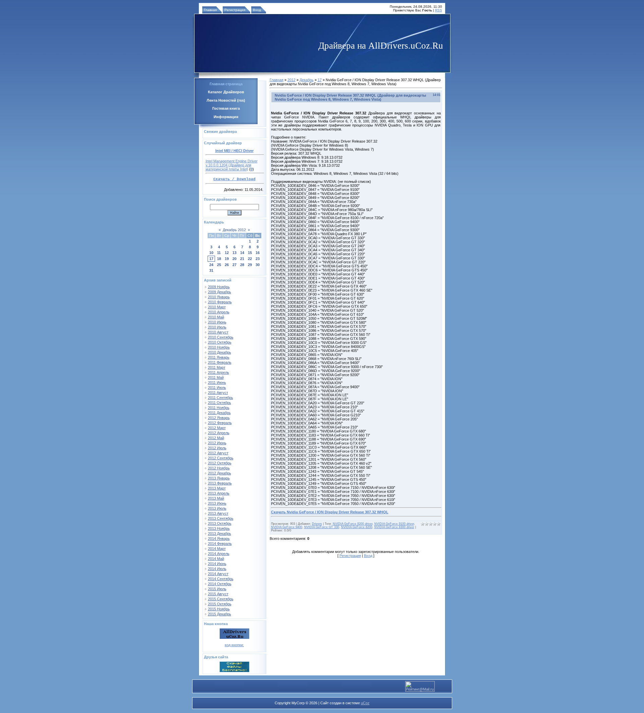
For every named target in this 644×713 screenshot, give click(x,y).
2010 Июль (217, 327)
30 (258, 265)
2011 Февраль (219, 362)
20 (234, 259)
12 (227, 253)
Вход (257, 10)
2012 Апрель (218, 433)
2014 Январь (219, 539)
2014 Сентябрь (220, 579)
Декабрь (307, 80)
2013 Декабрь (219, 533)
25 (219, 265)
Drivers (317, 523)
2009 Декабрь (219, 292)
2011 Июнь (217, 382)
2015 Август (218, 594)
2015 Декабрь (219, 614)
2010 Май (216, 317)
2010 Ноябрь (219, 347)
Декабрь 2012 (234, 230)
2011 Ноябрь (218, 408)
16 (258, 253)
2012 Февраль (220, 423)
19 (227, 259)
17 (211, 259)
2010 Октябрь (219, 342)
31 (211, 270)
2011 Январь (218, 357)
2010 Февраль (220, 302)
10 (211, 253)
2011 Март (216, 367)
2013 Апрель (218, 493)
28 (242, 265)
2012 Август (218, 453)
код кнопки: (234, 645)
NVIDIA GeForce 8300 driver (394, 527)
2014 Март (217, 549)
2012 (291, 80)
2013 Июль (217, 508)
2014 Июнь (217, 564)
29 (250, 265)
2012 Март (217, 428)
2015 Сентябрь (220, 599)
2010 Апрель (218, 312)
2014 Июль (217, 569)
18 (219, 259)
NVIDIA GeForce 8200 (356, 527)
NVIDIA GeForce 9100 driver (394, 523)
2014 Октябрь (219, 584)
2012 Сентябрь (220, 458)
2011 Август (218, 393)
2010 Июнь (217, 322)
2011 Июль (217, 388)
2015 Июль (217, 589)
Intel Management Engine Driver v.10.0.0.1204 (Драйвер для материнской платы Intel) (232, 165)
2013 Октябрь (219, 523)
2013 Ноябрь (219, 528)
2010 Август (218, 332)
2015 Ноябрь (219, 609)
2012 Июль (217, 448)
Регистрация (234, 10)
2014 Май (216, 559)
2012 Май (216, 438)
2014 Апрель (218, 554)
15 (250, 253)
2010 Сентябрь (220, 337)
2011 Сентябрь (220, 398)
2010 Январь (219, 297)
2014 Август (218, 574)
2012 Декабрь (219, 473)
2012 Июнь (217, 443)
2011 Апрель (218, 372)
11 (219, 253)
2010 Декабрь (219, 352)
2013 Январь (219, 478)
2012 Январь (219, 418)
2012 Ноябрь (219, 468)
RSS (438, 10)
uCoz (365, 703)
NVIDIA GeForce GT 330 (321, 527)
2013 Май (216, 498)
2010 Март (217, 307)
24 (211, 265)
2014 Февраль (220, 544)
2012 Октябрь (219, 463)
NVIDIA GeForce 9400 (286, 527)
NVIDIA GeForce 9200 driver (352, 523)
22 (250, 259)
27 (234, 265)
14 (242, 253)
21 (242, 259)
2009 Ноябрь (219, 287)
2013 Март (217, 488)
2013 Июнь (217, 503)
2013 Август (218, 513)
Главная (210, 10)
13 (234, 253)
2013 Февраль (220, 483)
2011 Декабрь (219, 413)
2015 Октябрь (219, 604)
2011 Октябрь (219, 403)
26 (227, 265)
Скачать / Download (234, 179)
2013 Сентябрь (220, 518)
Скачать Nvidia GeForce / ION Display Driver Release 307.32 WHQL (329, 512)
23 (258, 259)
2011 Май (216, 377)
